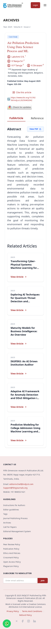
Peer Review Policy (11, 544)
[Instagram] (28, 621)
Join (42, 580)
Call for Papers (10, 527)
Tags (5, 514)
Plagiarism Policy (11, 566)
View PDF (34, 129)
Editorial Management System (17, 531)
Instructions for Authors (14, 505)
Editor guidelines (11, 509)
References (38, 118)
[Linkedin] (34, 621)
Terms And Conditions (32, 611)
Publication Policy (11, 548)
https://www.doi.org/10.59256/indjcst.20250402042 (21, 99)
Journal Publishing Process (15, 518)
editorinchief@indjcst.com (21, 484)
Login (35, 5)
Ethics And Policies (11, 553)
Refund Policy (25, 615)
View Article (17, 276)
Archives (7, 522)
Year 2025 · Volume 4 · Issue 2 (16, 27)
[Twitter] (16, 621)
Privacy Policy (13, 611)
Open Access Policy (12, 562)
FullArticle (16, 118)
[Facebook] (22, 621)
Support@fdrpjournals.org (15, 488)
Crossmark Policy (11, 557)
